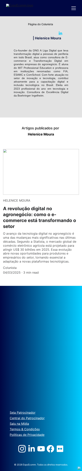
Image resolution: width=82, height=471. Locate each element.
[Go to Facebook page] (50, 448)
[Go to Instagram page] (22, 448)
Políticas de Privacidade (27, 435)
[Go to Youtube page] (41, 448)
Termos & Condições (25, 429)
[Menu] (73, 8)
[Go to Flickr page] (60, 448)
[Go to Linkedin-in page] (60, 33)
